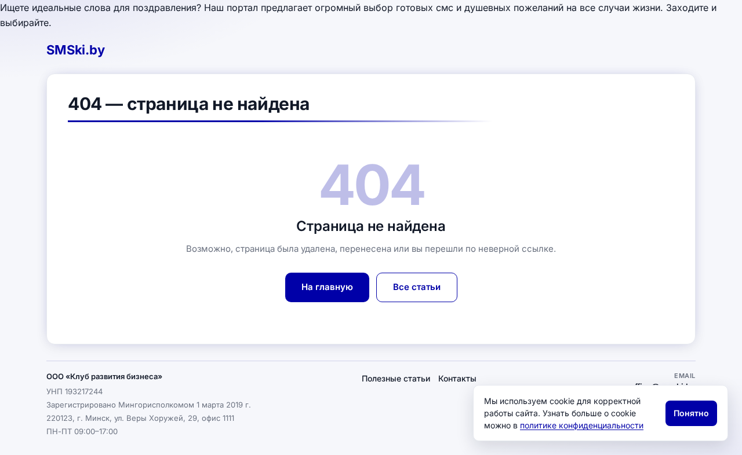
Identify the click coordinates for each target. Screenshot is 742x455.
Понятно (691, 413)
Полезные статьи (396, 378)
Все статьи (417, 286)
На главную (327, 286)
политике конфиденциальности (581, 425)
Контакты (457, 378)
